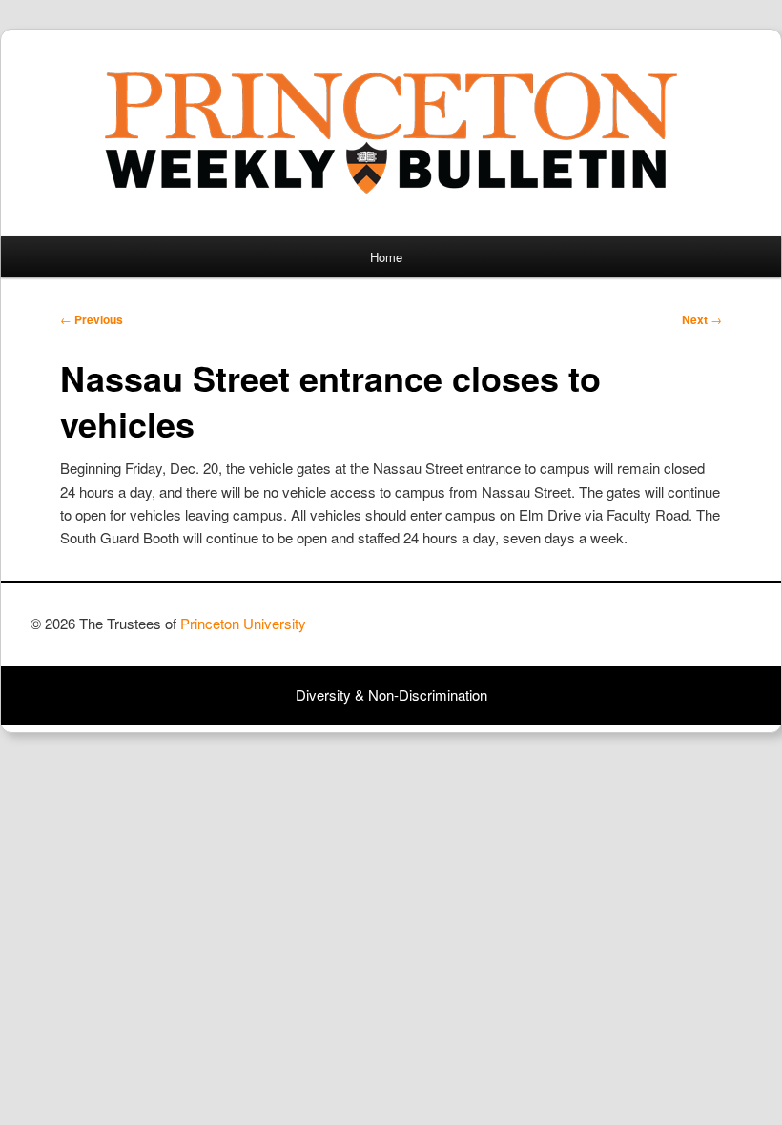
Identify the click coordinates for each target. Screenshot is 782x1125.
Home (386, 257)
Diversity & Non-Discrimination (391, 695)
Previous (91, 319)
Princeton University (680, 632)
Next (702, 319)
